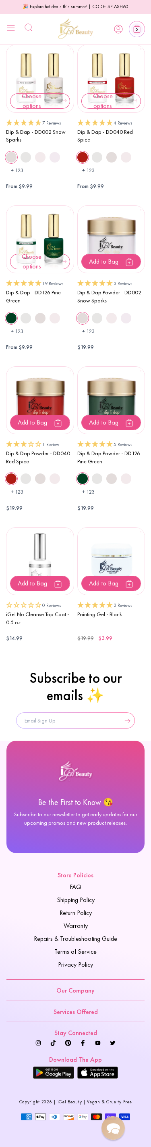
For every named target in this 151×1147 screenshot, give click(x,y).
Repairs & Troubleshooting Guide (75, 938)
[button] (137, 29)
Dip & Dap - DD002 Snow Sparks (36, 136)
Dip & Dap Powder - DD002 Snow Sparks (109, 296)
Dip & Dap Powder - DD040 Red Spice (38, 457)
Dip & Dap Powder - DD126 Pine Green (108, 457)
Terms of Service (75, 951)
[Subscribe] (125, 720)
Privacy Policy (75, 964)
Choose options (31, 101)
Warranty (76, 925)
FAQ (75, 887)
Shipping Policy (76, 900)
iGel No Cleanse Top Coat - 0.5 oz (37, 618)
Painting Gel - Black (99, 614)
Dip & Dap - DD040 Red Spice (105, 136)
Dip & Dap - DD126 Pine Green (33, 296)
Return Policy (76, 912)
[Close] (11, 29)
